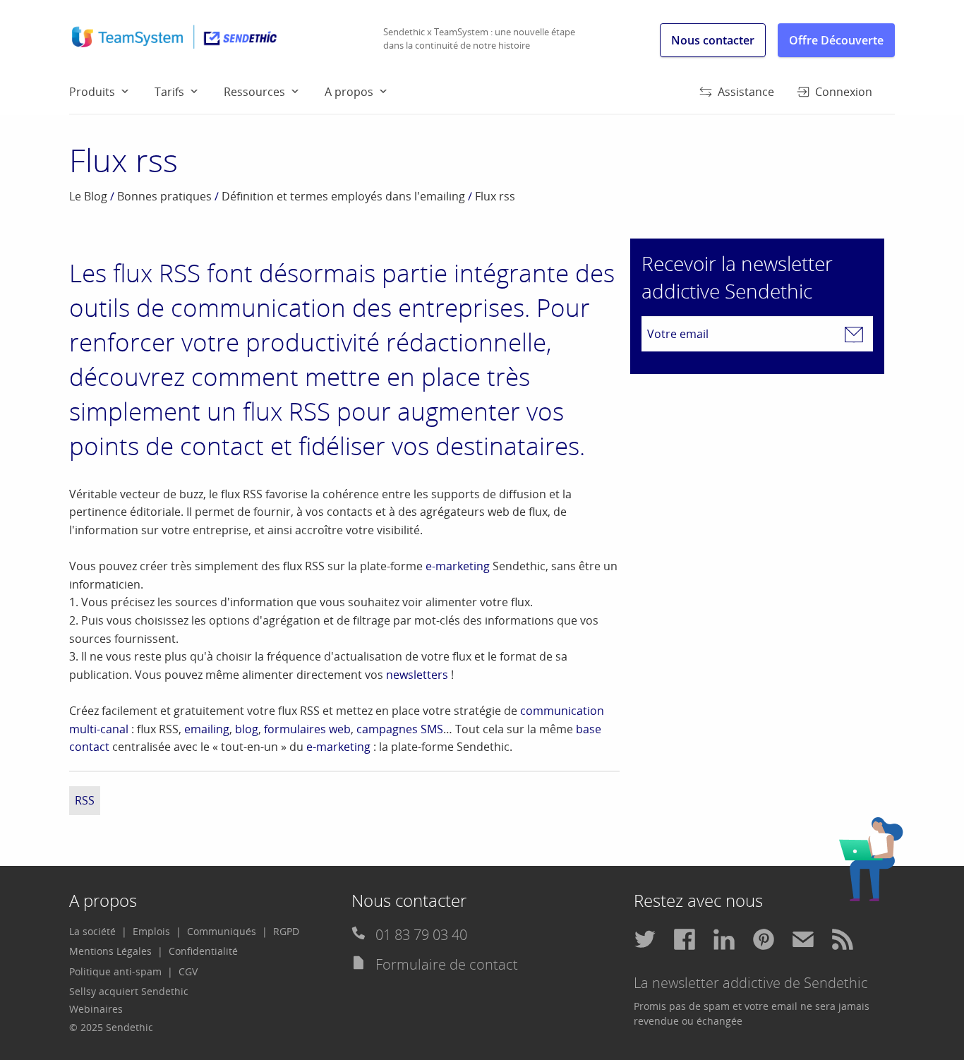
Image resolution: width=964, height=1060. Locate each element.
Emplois (151, 931)
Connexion (843, 92)
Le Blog (88, 196)
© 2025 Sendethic (111, 1027)
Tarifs (169, 92)
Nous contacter (712, 40)
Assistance (746, 92)
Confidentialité (203, 951)
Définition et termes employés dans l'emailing (343, 196)
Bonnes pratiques (164, 196)
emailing (206, 729)
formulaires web (307, 729)
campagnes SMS (399, 729)
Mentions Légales (110, 951)
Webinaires (96, 1009)
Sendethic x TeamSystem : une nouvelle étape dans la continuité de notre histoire (479, 38)
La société (92, 931)
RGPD (286, 931)
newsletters (417, 674)
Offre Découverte (836, 40)
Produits (92, 92)
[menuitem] (112, 91)
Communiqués (221, 931)
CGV (188, 971)
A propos (349, 92)
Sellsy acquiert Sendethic (128, 991)
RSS (85, 800)
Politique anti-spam (115, 971)
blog (246, 729)
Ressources (254, 92)
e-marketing (458, 566)
